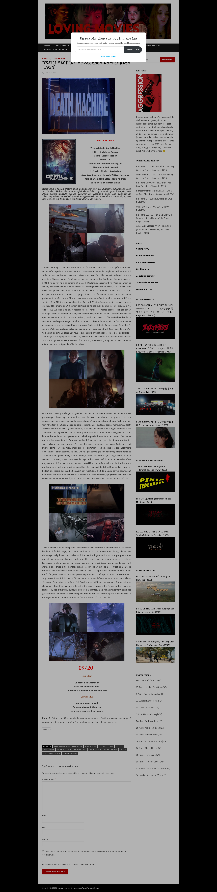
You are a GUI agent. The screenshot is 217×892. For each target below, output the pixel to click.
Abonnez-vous (133, 49)
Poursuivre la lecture (108, 57)
